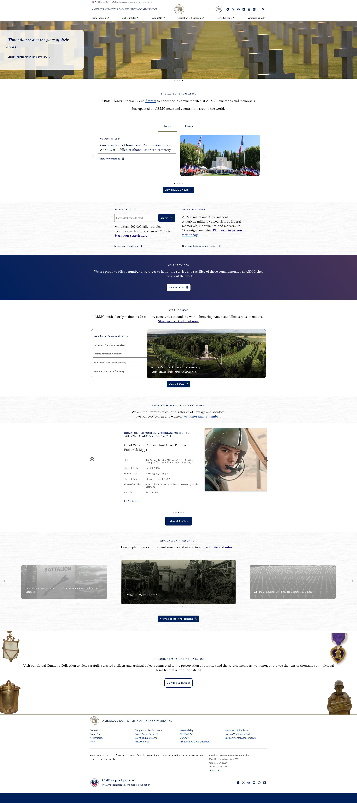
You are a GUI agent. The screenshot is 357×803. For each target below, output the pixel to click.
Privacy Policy (142, 741)
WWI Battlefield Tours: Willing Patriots (128, 149)
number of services (142, 271)
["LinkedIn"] (254, 9)
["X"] (233, 9)
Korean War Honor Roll (237, 734)
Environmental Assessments (240, 737)
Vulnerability (186, 730)
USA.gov (184, 737)
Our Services (178, 265)
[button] (174, 80)
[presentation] (91, 458)
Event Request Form (146, 737)
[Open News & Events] (234, 18)
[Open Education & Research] (203, 18)
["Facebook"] (227, 9)
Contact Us (96, 730)
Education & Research (178, 541)
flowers (150, 101)
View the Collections (178, 682)
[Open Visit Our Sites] (138, 18)
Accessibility (96, 737)
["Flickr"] (243, 9)
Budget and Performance (148, 730)
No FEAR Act (186, 734)
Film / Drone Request (146, 734)
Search (164, 217)
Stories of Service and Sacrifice (178, 405)
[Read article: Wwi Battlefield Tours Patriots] (220, 155)
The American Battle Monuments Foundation (126, 784)
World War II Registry (236, 730)
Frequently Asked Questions (195, 741)
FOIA (92, 741)
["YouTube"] (238, 9)
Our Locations (194, 210)
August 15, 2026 (110, 139)
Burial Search (126, 210)
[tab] (167, 126)
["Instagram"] (249, 9)
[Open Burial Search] (108, 18)
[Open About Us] (164, 18)
